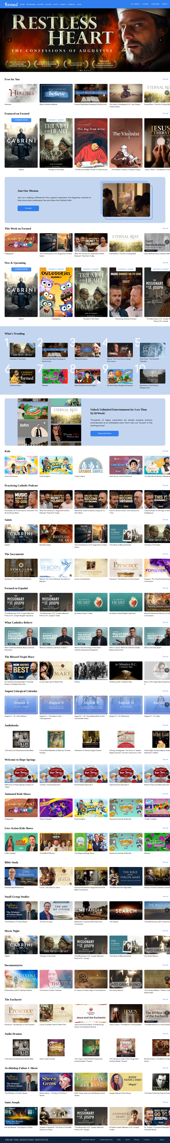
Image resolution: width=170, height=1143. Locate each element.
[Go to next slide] (160, 40)
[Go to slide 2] (80, 70)
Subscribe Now (104, 433)
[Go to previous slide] (9, 40)
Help (119, 1139)
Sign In (162, 1139)
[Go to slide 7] (90, 70)
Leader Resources (106, 1139)
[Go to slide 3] (82, 70)
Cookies (147, 1139)
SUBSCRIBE (155, 4)
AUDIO (56, 4)
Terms (127, 1139)
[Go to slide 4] (84, 70)
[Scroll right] (167, 92)
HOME (22, 4)
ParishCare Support (88, 1139)
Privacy (136, 1139)
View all (165, 79)
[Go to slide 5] (86, 70)
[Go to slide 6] (88, 70)
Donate (145, 4)
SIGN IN (164, 4)
